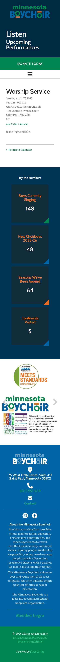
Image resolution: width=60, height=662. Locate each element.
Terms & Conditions (30, 641)
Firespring (37, 651)
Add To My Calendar (17, 124)
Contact (30, 503)
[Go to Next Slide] (55, 402)
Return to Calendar (20, 149)
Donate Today (30, 64)
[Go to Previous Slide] (5, 402)
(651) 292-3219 (30, 491)
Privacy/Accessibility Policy (30, 637)
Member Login (30, 615)
